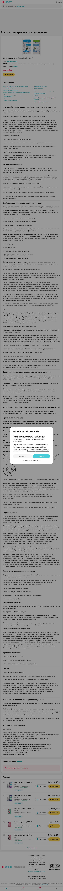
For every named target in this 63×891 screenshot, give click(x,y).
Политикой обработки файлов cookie (38, 451)
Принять (41, 456)
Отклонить (22, 456)
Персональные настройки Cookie (31, 460)
